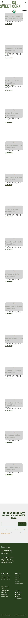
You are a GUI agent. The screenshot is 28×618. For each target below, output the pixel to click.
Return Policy (4, 594)
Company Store (19, 583)
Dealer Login (4, 596)
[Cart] (25, 2)
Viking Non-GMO (5, 577)
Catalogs (3, 592)
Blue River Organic (6, 575)
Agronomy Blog (5, 590)
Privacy (16, 615)
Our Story (17, 575)
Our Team (17, 577)
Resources (5, 586)
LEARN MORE (9, 23)
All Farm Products (5, 579)
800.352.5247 (4, 553)
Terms (19, 615)
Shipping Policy (23, 615)
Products (4, 573)
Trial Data (3, 588)
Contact (17, 581)
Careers (17, 579)
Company (18, 573)
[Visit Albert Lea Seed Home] (14, 3)
